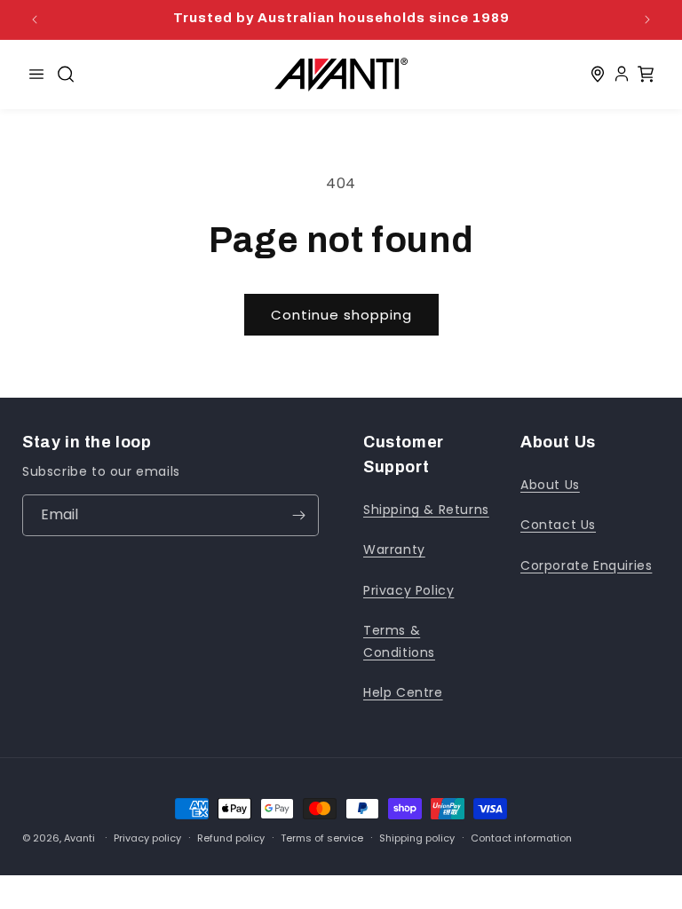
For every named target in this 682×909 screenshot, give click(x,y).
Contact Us (558, 525)
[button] (65, 74)
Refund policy (231, 838)
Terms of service (322, 838)
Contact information (521, 838)
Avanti (79, 838)
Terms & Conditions (399, 641)
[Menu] (36, 74)
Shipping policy (417, 838)
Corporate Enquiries (586, 565)
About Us (550, 485)
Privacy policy (147, 838)
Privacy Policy (408, 590)
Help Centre (403, 692)
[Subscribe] (298, 515)
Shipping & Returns (426, 509)
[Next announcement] (647, 19)
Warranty (394, 549)
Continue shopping (341, 314)
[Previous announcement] (34, 19)
